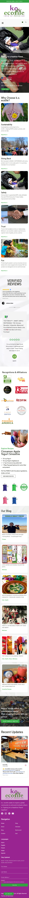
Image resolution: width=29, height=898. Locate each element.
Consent (3, 880)
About (2, 826)
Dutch (2, 842)
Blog (2, 830)
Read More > (4, 134)
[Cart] (22, 22)
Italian (2, 850)
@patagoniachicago (8, 773)
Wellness (4, 569)
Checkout (17, 826)
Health (6, 600)
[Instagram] (6, 813)
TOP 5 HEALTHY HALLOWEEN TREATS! (12, 656)
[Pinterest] (9, 813)
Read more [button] (5, 298)
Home (2, 823)
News (10, 659)
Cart (16, 833)
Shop (16, 823)
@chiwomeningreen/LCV (9, 770)
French (3, 848)
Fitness (4, 539)
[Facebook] (2, 813)
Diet (3, 600)
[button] (2, 23)
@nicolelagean (19, 771)
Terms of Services (7, 896)
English (3, 845)
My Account (18, 830)
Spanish (3, 853)
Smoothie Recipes (6, 689)
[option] (14, 336)
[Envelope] (13, 813)
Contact (3, 833)
